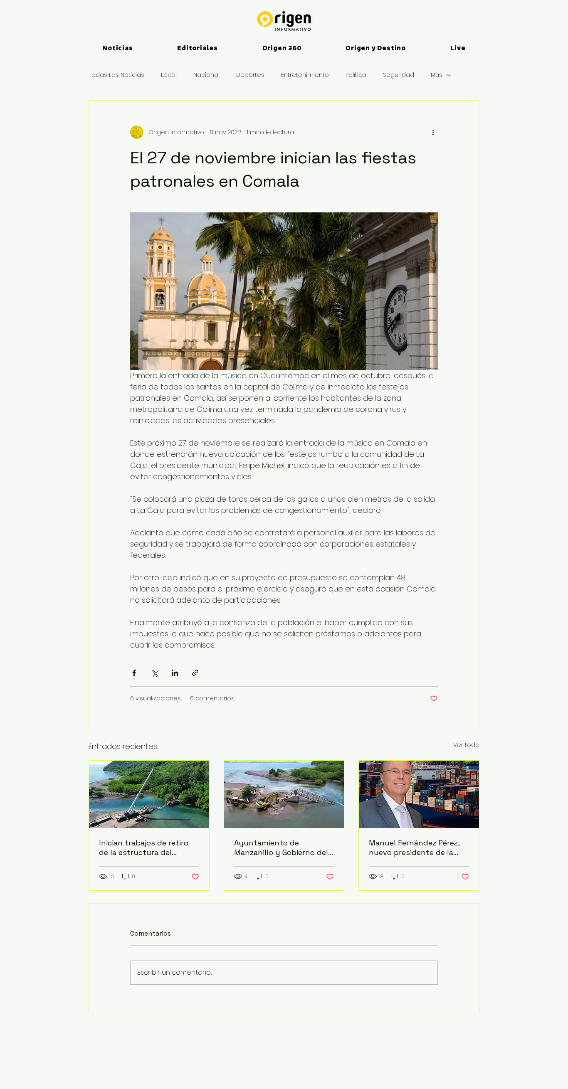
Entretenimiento (305, 75)
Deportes (250, 75)
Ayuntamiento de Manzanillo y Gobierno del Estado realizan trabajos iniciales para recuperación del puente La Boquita (282, 847)
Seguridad (398, 75)
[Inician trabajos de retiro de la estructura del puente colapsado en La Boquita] (149, 794)
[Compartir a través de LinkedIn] (175, 673)
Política (356, 75)
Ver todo (466, 745)
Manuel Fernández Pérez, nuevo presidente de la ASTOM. (414, 847)
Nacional (206, 75)
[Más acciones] (433, 132)
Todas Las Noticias (116, 75)
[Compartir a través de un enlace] (195, 673)
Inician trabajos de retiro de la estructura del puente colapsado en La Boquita (143, 847)
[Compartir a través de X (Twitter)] (154, 673)
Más (436, 75)
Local (169, 75)
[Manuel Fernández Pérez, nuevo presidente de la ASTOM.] (419, 794)
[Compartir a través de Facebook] (134, 673)
